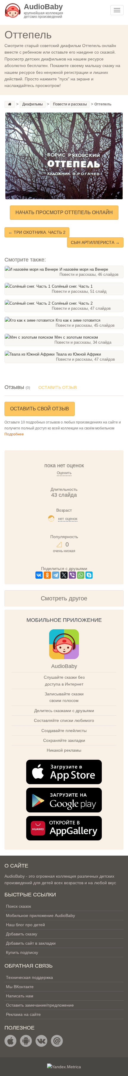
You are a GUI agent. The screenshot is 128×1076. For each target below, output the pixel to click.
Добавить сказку (21, 934)
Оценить (64, 473)
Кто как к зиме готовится (78, 320)
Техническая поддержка (29, 977)
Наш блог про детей (25, 924)
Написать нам (19, 996)
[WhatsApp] (80, 575)
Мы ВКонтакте (20, 986)
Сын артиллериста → (95, 242)
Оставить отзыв (57, 387)
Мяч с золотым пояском (76, 337)
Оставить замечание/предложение (40, 1005)
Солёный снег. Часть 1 (72, 286)
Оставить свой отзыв (39, 408)
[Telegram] (55, 575)
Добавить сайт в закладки (31, 943)
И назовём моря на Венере (84, 269)
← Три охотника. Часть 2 (36, 232)
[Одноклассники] (47, 575)
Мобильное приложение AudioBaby (40, 915)
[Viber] (72, 575)
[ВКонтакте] (39, 575)
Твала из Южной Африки (78, 354)
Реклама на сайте (23, 1014)
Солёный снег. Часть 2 (72, 303)
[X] (64, 575)
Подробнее (14, 434)
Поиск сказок (18, 906)
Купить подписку (22, 952)
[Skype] (89, 575)
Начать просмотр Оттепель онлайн (64, 212)
